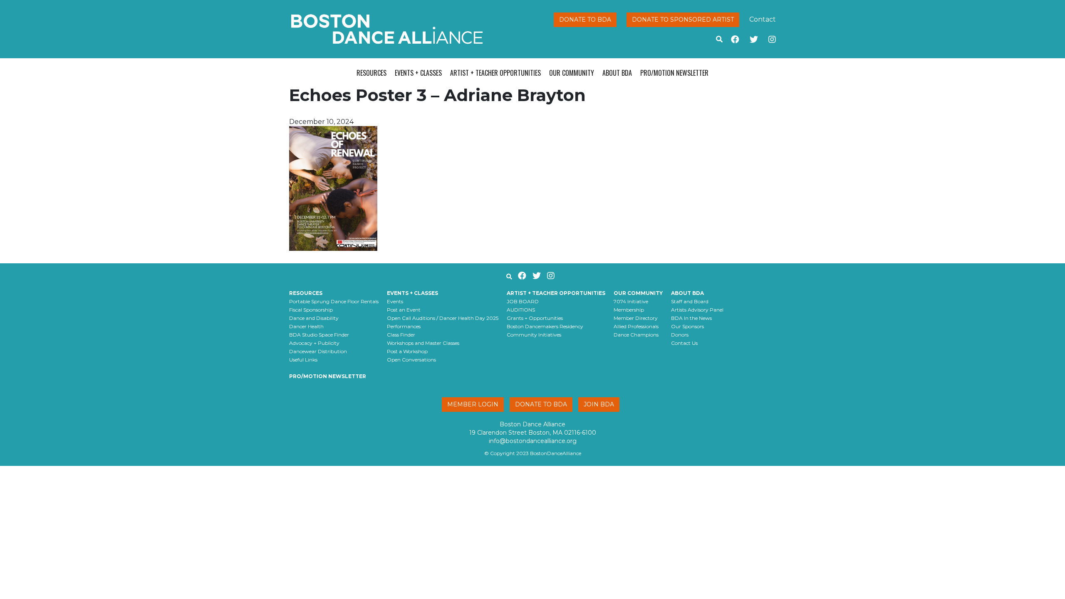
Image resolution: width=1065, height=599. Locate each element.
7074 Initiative (631, 301)
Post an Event (404, 310)
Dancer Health (306, 326)
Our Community (571, 73)
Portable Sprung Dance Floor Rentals (334, 301)
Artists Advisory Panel (697, 310)
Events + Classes (418, 73)
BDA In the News (691, 318)
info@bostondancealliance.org (533, 441)
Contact (762, 19)
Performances (404, 326)
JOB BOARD (523, 301)
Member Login (472, 404)
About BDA (617, 73)
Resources (371, 73)
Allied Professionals (636, 326)
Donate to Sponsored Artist (683, 19)
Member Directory (636, 318)
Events (395, 301)
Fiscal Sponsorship (311, 310)
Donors (680, 335)
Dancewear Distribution (318, 351)
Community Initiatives (534, 335)
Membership (629, 310)
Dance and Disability (314, 318)
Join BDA (599, 404)
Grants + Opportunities (535, 318)
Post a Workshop (407, 351)
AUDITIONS (521, 310)
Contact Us (684, 343)
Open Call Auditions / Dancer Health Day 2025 (442, 318)
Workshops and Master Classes (423, 343)
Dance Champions (636, 335)
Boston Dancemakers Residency (545, 326)
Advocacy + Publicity (314, 343)
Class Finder (401, 335)
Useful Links (303, 359)
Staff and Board (689, 301)
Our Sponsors (687, 326)
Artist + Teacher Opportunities (495, 73)
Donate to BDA (585, 19)
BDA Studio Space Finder (319, 335)
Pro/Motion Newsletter (674, 73)
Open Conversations (411, 359)
